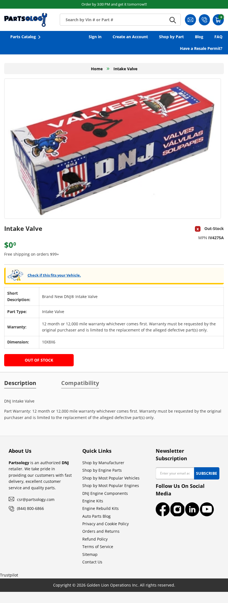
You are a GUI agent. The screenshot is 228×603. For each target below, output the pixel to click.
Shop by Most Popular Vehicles (111, 478)
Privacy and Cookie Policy (105, 523)
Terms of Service (97, 546)
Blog (199, 36)
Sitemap (90, 554)
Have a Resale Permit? (201, 48)
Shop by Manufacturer (103, 462)
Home (97, 68)
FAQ (218, 36)
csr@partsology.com (35, 499)
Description (20, 383)
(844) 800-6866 (30, 508)
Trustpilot (9, 575)
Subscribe (206, 473)
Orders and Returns (101, 531)
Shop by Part (171, 36)
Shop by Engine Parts (102, 470)
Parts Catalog (23, 36)
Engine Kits (92, 500)
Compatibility (80, 383)
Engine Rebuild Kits (100, 508)
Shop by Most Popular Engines (110, 485)
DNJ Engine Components (105, 493)
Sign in (95, 36)
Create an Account (130, 36)
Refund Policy (95, 539)
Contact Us (92, 562)
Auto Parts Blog (96, 516)
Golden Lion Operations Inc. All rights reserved (130, 585)
